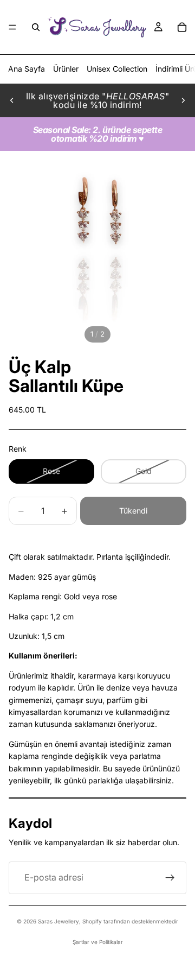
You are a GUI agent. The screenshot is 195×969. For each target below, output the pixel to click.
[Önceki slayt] (12, 100)
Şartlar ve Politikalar (98, 942)
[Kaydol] (170, 877)
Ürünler (66, 68)
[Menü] (12, 27)
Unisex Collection (117, 68)
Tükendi (133, 510)
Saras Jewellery (58, 921)
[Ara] (36, 27)
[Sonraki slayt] (183, 100)
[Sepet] (182, 27)
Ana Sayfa (26, 68)
